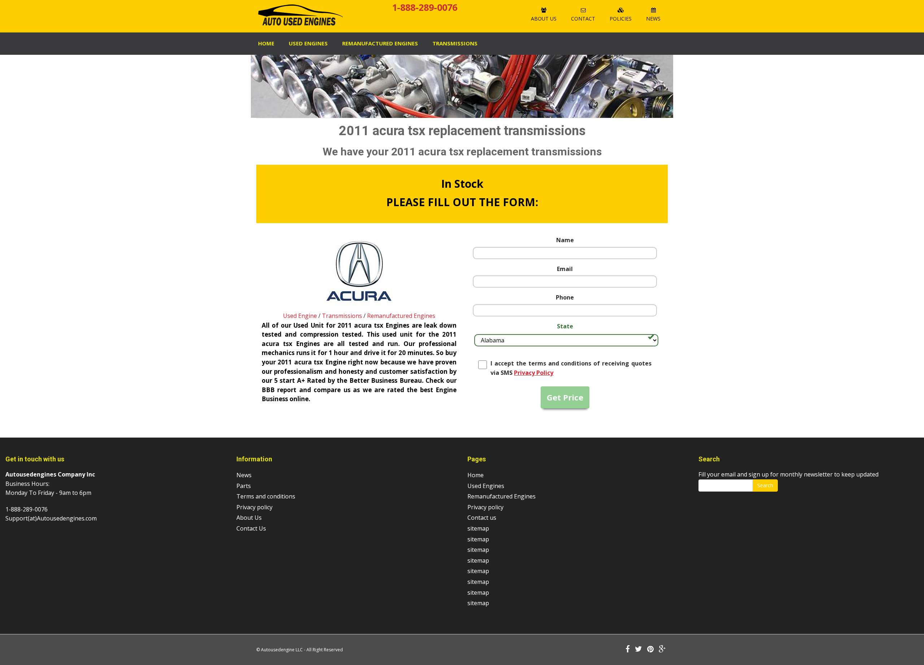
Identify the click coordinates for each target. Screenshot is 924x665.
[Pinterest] (650, 649)
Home (266, 43)
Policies (621, 18)
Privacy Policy (533, 373)
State (565, 326)
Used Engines (308, 43)
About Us (544, 18)
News (653, 18)
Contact (583, 18)
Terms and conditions (265, 496)
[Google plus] (662, 649)
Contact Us (251, 528)
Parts (243, 486)
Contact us (481, 518)
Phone (565, 297)
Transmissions (455, 43)
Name (565, 240)
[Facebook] (628, 649)
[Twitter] (638, 649)
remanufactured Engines (380, 43)
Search (765, 485)
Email (565, 269)
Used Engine (300, 316)
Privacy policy (254, 507)
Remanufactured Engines (401, 316)
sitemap (478, 528)
